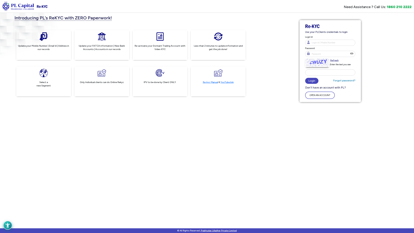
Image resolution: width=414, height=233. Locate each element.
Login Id (309, 37)
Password (310, 48)
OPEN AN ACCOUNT (320, 95)
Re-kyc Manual (210, 82)
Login (311, 80)
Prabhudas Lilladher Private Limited (218, 230)
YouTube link (227, 82)
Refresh (334, 60)
